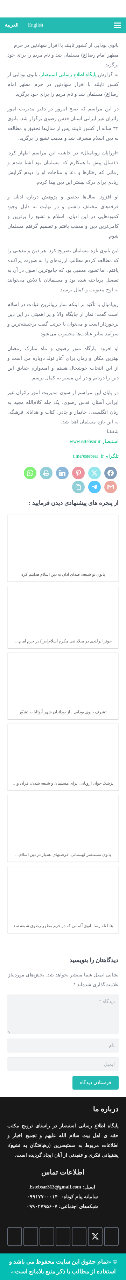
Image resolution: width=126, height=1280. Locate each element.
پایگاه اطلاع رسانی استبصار (69, 74)
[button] (101, 25)
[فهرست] (117, 25)
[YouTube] (63, 1236)
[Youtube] (14, 673)
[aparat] (14, 640)
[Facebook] (111, 1236)
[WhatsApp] (30, 1236)
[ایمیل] (79, 1236)
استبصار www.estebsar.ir (94, 441)
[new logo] (79, 9)
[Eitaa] (14, 656)
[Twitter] (95, 1236)
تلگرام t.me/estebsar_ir (96, 456)
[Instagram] (47, 1236)
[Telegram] (14, 1236)
